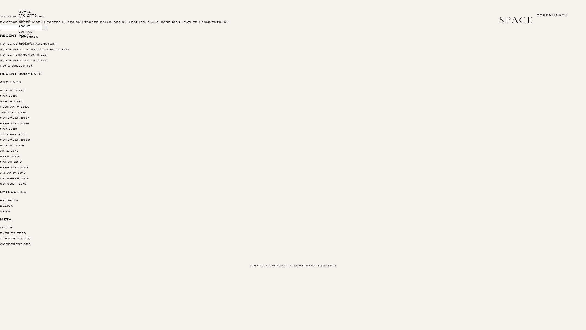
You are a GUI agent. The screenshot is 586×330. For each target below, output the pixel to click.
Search (25, 42)
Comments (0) (214, 21)
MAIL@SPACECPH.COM (302, 265)
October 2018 (13, 183)
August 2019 (12, 145)
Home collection (16, 65)
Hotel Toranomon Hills (23, 54)
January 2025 (13, 112)
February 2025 (15, 106)
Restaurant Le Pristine (23, 60)
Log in (6, 227)
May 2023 (8, 128)
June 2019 (9, 150)
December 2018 (14, 178)
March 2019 (11, 161)
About (24, 26)
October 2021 (13, 134)
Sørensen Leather (179, 21)
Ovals (25, 12)
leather (137, 21)
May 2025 (8, 95)
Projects (27, 15)
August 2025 (12, 90)
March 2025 (11, 101)
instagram (28, 37)
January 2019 (13, 172)
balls (105, 21)
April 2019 (10, 156)
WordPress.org (15, 243)
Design (25, 20)
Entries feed (13, 232)
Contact (26, 31)
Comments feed (15, 238)
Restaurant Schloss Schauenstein (35, 49)
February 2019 (14, 167)
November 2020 (15, 139)
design (120, 21)
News (5, 211)
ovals (153, 21)
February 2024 (14, 123)
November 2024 (15, 117)
